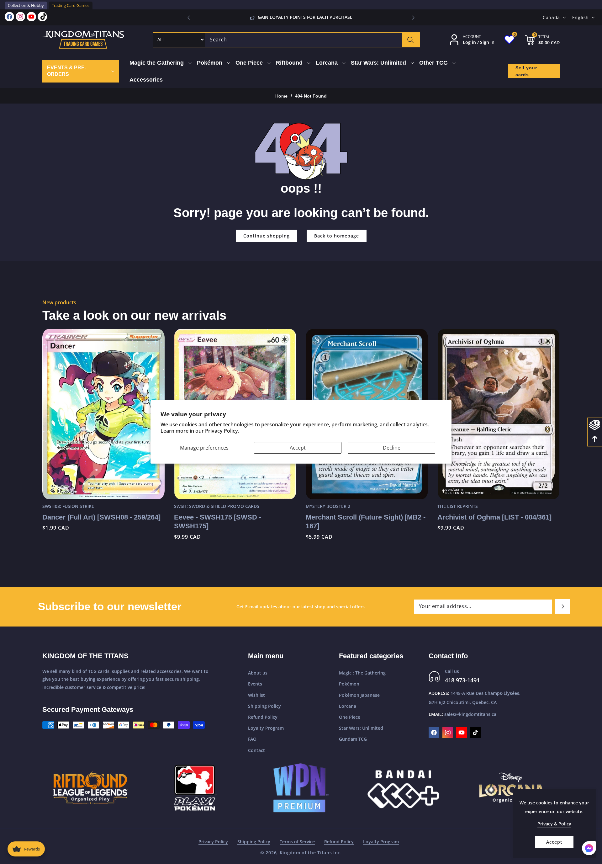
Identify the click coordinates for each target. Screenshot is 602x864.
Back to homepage (336, 236)
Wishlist (256, 695)
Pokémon (349, 684)
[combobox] (312, 40)
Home (281, 96)
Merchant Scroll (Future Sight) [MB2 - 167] (234, 521)
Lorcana (347, 706)
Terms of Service (297, 842)
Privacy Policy (213, 842)
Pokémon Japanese (359, 695)
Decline (391, 447)
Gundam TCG (353, 739)
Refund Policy (262, 717)
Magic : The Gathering (362, 673)
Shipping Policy (264, 706)
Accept (298, 447)
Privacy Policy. (222, 430)
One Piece (349, 717)
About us (257, 673)
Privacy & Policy (554, 824)
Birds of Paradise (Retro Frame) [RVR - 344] (498, 527)
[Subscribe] (562, 606)
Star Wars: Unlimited (361, 728)
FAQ (252, 739)
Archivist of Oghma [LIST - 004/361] (363, 517)
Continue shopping (266, 236)
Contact (256, 750)
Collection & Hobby (26, 5)
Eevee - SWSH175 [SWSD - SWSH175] (85, 521)
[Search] (410, 40)
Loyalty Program (266, 728)
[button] (413, 17)
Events (255, 684)
